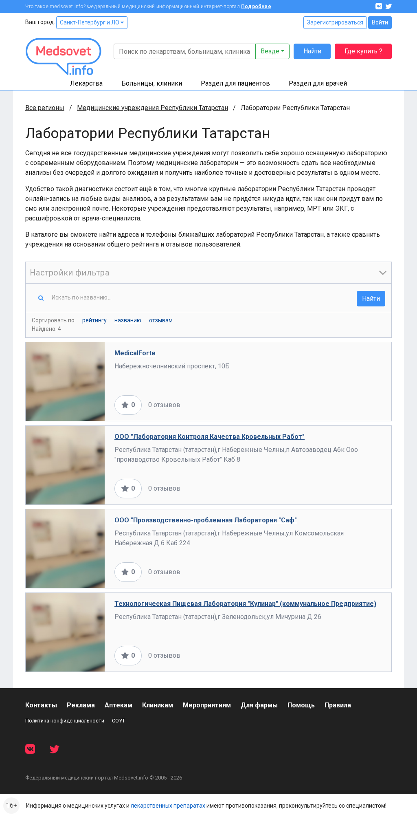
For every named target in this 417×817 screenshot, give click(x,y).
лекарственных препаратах (168, 805)
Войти (380, 22)
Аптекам (118, 705)
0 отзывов (164, 405)
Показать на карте (354, 405)
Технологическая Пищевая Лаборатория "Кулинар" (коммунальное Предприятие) (245, 604)
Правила (338, 705)
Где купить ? (363, 51)
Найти (312, 51)
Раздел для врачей (318, 83)
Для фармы (259, 705)
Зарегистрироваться (335, 22)
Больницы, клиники (151, 83)
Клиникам (157, 705)
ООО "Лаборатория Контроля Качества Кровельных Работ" (209, 436)
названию (127, 320)
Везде (270, 51)
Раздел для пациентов (235, 83)
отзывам (161, 320)
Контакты (41, 705)
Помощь (301, 705)
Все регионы (44, 108)
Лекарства (86, 83)
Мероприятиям (207, 705)
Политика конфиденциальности (64, 721)
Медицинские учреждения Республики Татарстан (152, 108)
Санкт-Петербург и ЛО (90, 22)
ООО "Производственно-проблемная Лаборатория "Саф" (205, 520)
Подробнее (256, 6)
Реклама (81, 705)
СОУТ (118, 721)
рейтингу (94, 320)
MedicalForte (135, 353)
